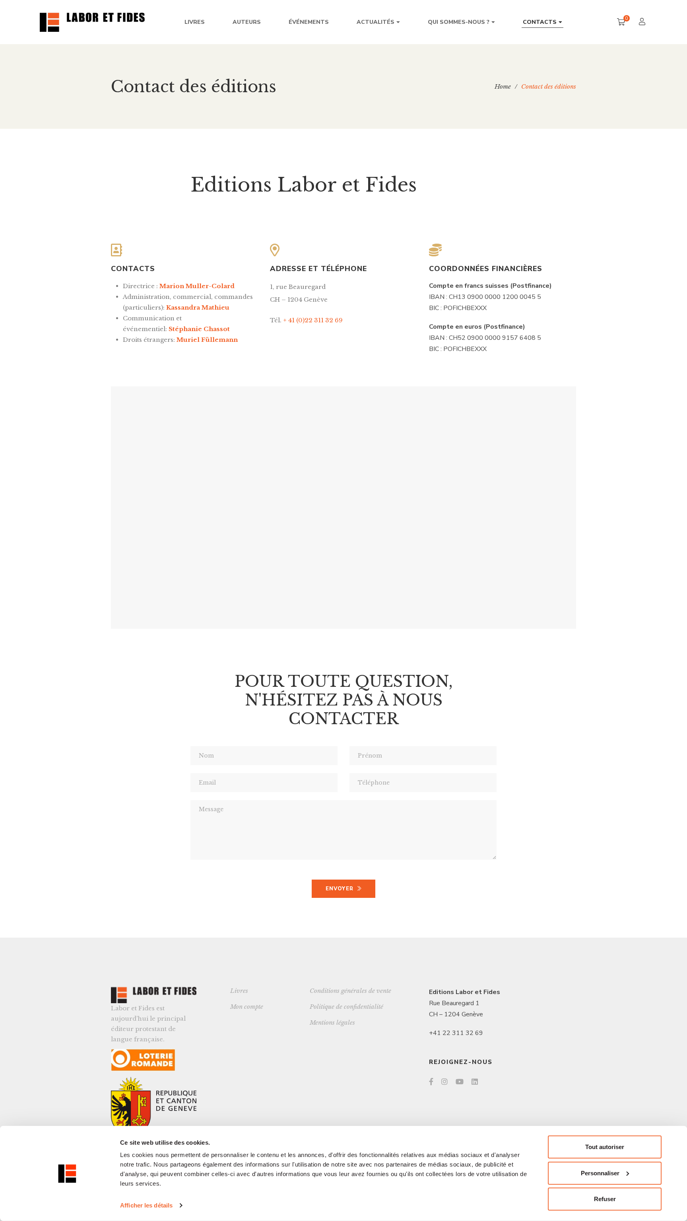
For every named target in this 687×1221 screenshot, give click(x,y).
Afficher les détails (146, 1205)
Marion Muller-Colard (197, 286)
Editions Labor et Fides (464, 992)
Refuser (605, 1199)
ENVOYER (339, 888)
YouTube (460, 1081)
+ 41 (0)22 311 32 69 (313, 320)
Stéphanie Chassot (199, 329)
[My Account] (643, 22)
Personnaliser (600, 1172)
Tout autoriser (604, 1146)
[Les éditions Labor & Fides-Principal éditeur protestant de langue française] (92, 22)
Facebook (431, 1081)
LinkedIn (475, 1081)
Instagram (444, 1081)
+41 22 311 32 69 (456, 1033)
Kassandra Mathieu (197, 307)
